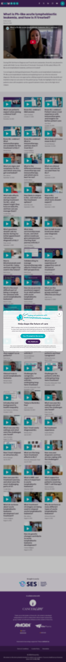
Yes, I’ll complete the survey (33, 336)
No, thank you (33, 341)
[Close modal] (59, 314)
